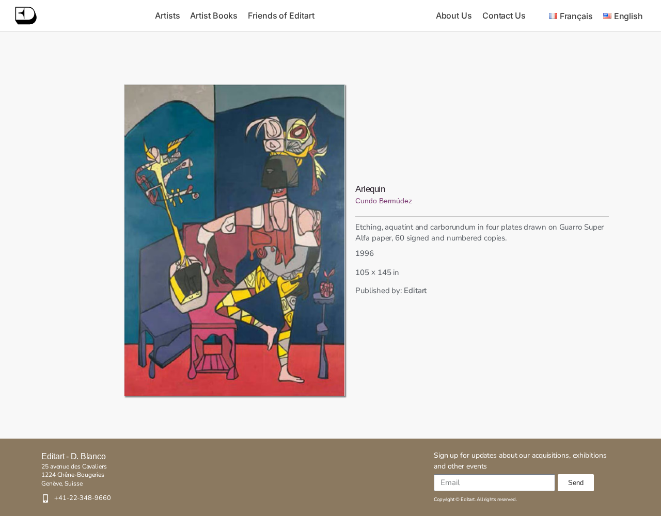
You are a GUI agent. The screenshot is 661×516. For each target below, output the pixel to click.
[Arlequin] (234, 240)
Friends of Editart (281, 15)
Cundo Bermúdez (383, 201)
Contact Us (504, 15)
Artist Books (214, 15)
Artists (167, 15)
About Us (454, 15)
